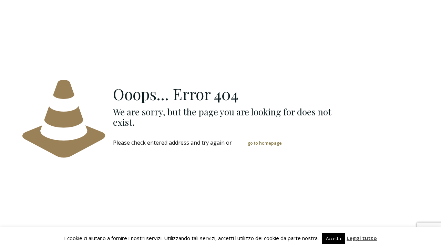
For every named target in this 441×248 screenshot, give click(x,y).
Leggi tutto (362, 238)
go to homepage (265, 143)
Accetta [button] (333, 238)
